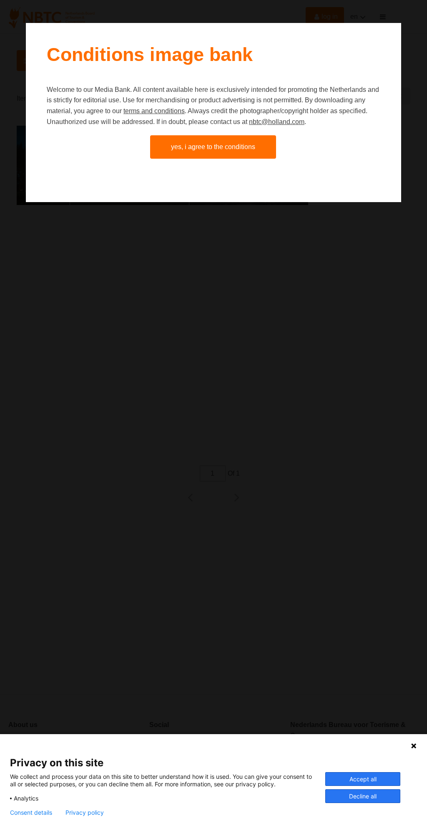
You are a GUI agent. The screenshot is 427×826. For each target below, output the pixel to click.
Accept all (363, 779)
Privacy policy (84, 812)
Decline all (363, 796)
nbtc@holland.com (276, 121)
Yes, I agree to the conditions (213, 146)
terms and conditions (154, 110)
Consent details (31, 812)
